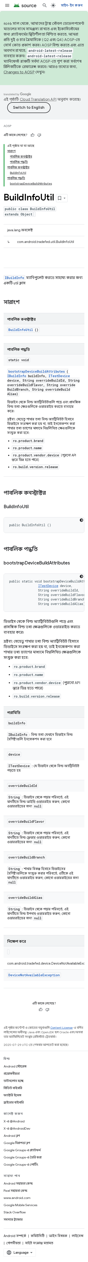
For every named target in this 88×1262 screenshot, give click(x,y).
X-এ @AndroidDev (17, 1128)
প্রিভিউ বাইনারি (13, 1088)
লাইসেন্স (77, 1236)
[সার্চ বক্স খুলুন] (44, 5)
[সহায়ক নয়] (39, 135)
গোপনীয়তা (13, 1243)
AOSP (7, 126)
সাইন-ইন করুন (72, 5)
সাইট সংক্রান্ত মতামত (39, 1243)
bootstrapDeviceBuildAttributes (36, 371)
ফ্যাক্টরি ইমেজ (12, 1095)
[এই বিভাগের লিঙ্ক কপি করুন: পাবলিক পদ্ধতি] (43, 549)
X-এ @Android (14, 1121)
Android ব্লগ (12, 1136)
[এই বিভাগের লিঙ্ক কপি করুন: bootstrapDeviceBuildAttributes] (75, 563)
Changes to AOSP (19, 72)
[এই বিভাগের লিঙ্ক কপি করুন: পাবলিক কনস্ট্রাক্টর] (50, 493)
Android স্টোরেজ (15, 1066)
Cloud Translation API (38, 99)
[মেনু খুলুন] (7, 5)
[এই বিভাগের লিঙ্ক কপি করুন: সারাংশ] (25, 302)
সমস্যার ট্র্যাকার (13, 1219)
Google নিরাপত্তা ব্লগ (17, 1143)
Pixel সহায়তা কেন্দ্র (15, 1191)
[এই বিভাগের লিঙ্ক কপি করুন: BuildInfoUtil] (34, 507)
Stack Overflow (15, 1212)
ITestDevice (59, 376)
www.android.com (17, 1198)
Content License (61, 1028)
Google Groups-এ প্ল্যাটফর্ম (22, 1150)
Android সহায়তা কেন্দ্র (18, 1183)
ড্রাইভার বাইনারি (14, 1102)
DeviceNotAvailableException (34, 975)
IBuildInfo (14, 278)
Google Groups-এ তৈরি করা (23, 1157)
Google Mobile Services (20, 1205)
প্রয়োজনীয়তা (12, 1074)
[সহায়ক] (32, 135)
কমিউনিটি (37, 1236)
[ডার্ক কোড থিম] (81, 520)
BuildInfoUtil (20, 330)
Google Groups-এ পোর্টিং (21, 1164)
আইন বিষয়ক (58, 1236)
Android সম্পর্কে (15, 1236)
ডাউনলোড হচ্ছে (13, 1081)
